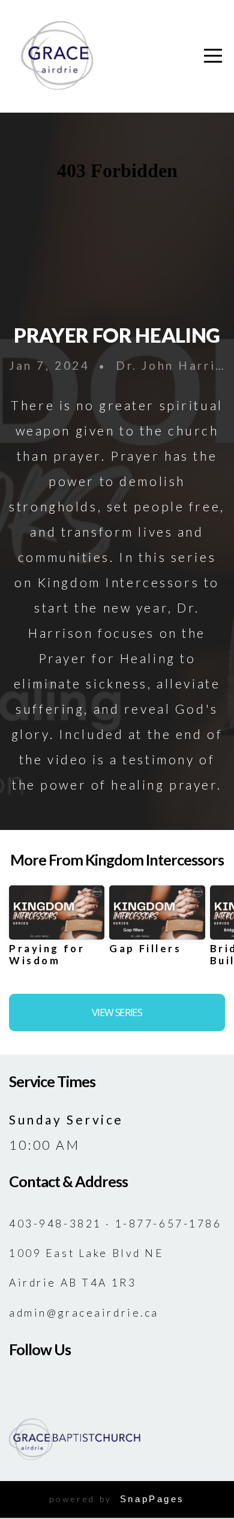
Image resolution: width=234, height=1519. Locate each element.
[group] (56, 930)
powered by (117, 1499)
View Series (117, 1012)
